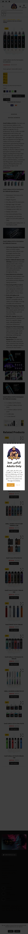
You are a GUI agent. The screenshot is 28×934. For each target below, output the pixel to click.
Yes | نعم (10, 485)
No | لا (18, 485)
